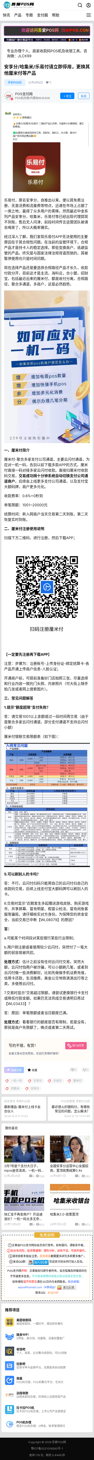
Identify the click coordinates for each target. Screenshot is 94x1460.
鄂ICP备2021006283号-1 (47, 1448)
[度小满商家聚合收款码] (47, 40)
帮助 (55, 15)
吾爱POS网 (58, 1442)
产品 (17, 15)
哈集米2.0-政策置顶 (64, 1214)
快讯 (6, 15)
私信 (83, 96)
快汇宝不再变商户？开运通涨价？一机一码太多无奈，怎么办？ (23, 1218)
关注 (68, 96)
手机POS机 (15, 82)
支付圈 (42, 15)
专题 (29, 15)
